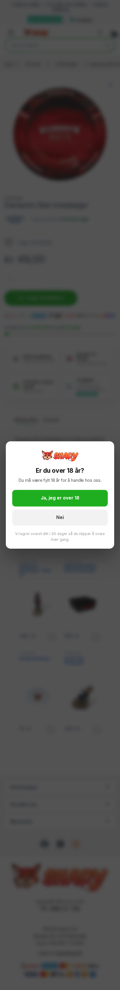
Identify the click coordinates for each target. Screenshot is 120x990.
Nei (60, 517)
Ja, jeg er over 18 (60, 498)
